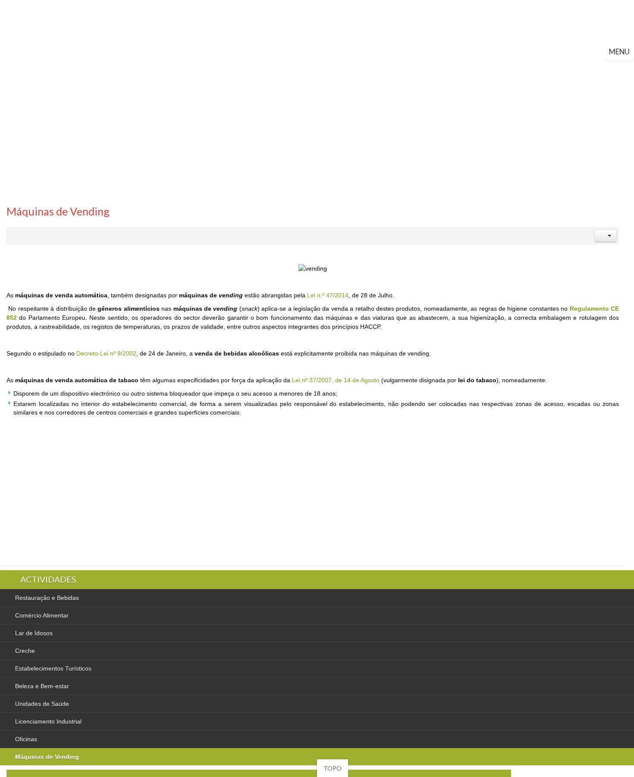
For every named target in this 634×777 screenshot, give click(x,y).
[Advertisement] (317, 126)
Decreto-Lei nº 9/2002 (106, 353)
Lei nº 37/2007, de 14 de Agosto (336, 380)
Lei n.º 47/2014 (327, 295)
